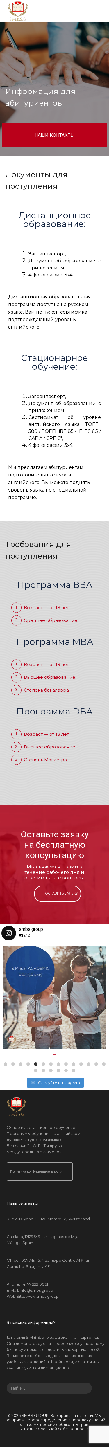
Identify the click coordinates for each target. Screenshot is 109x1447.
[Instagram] (99, 1042)
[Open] (54, 997)
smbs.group (53, 952)
